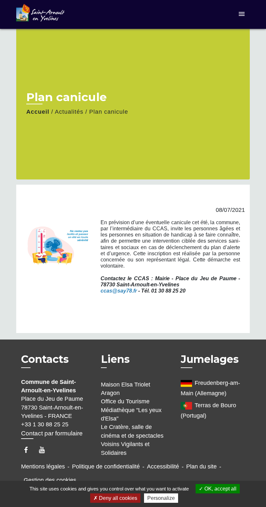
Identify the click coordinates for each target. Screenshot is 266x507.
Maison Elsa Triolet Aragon (125, 388)
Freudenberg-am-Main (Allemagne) (210, 388)
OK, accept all (219, 488)
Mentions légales (43, 466)
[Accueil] (56, 14)
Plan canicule (108, 112)
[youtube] (45, 450)
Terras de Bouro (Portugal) (208, 410)
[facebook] (29, 450)
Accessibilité (163, 466)
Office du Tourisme (125, 401)
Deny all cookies (117, 498)
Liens (115, 359)
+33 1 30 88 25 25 (44, 424)
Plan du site (201, 466)
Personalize (161, 498)
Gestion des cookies (50, 480)
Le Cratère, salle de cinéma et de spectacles (132, 431)
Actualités (69, 112)
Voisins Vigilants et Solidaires (125, 448)
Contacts (45, 359)
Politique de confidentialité (106, 466)
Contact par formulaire (52, 433)
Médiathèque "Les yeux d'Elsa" (131, 414)
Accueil (37, 112)
